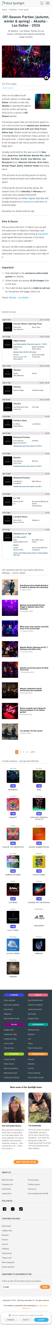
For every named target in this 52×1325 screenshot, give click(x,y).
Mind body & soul (10, 1073)
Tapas (30, 1043)
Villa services (9, 1048)
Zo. (14, 504)
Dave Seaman (18, 441)
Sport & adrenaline (11, 1068)
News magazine (8, 1262)
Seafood (31, 1034)
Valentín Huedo (38, 390)
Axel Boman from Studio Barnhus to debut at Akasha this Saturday (34, 586)
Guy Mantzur (18, 461)
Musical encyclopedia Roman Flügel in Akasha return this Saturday (32, 607)
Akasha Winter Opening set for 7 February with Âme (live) (34, 648)
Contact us (32, 1189)
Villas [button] (14, 1024)
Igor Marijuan (18, 329)
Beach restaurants (35, 1048)
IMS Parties (39, 926)
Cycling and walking (11, 1077)
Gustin (34, 373)
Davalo (16, 355)
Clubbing (13, 10)
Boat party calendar (11, 1005)
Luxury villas (8, 1043)
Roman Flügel (18, 390)
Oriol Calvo (17, 463)
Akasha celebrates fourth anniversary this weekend (31, 689)
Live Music (13, 902)
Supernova (29, 201)
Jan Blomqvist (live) (20, 407)
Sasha (15, 373)
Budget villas (9, 1030)
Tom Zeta (35, 407)
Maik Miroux (36, 481)
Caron (15, 349)
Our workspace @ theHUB (38, 1193)
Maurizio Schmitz (19, 443)
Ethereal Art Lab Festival (39, 902)
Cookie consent (34, 1184)
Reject (26, 1320)
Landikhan (17, 483)
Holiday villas (7, 1231)
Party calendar (9, 1000)
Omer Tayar (36, 327)
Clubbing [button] (14, 995)
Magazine (7, 1014)
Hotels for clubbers (35, 1005)
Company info (7, 1184)
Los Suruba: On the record (31, 731)
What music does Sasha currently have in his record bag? (34, 628)
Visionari (13, 977)
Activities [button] (14, 1054)
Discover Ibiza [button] (38, 1054)
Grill (29, 1039)
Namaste (13, 817)
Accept (41, 1320)
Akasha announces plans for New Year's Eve (34, 669)
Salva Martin (18, 359)
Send (45, 1287)
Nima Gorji (17, 520)
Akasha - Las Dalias (19, 297)
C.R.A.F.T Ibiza (13, 930)
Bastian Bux (17, 347)
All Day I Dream (13, 953)
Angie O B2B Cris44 (20, 542)
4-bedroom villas (10, 1039)
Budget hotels (33, 1018)
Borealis (39, 953)
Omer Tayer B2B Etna (40, 548)
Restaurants (7, 1253)
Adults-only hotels (35, 1009)
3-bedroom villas (10, 1034)
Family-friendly (9, 1059)
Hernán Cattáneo (13, 875)
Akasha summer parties (39, 847)
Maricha (35, 461)
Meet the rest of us (26, 1162)
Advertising (6, 1189)
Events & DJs (8, 88)
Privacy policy (33, 1180)
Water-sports (9, 1064)
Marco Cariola (18, 522)
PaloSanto (43, 234)
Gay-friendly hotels (35, 1000)
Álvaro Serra (36, 349)
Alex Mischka (37, 506)
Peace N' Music (39, 875)
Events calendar (34, 1073)
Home (4, 10)
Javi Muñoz (36, 424)
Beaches (31, 1064)
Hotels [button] (38, 995)
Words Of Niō (18, 501)
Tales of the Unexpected (13, 847)
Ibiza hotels (6, 1226)
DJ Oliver (16, 424)
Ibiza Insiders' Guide (11, 1018)
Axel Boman (17, 481)
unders (15, 548)
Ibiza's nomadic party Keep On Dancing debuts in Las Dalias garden (33, 710)
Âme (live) (17, 327)
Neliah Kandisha (38, 347)
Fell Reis (35, 441)
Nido (41, 201)
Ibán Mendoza (18, 375)
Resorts (31, 1059)
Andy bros (17, 409)
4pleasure (35, 520)
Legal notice (6, 1193)
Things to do (7, 1258)
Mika (15, 540)
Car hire (31, 1068)
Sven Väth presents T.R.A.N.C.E (39, 818)
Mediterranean (33, 1030)
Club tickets (8, 1009)
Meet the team (7, 1180)
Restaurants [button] (38, 1024)
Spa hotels (32, 1014)
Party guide (24, 10)
